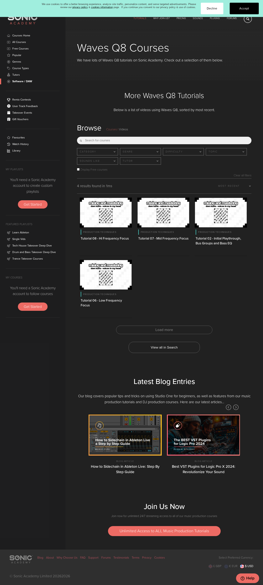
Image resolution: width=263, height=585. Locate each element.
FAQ (82, 557)
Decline (212, 8)
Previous (228, 407)
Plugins (215, 18)
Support (93, 557)
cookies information (102, 7)
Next (236, 407)
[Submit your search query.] (81, 139)
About (50, 557)
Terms (135, 557)
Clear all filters (242, 175)
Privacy (147, 557)
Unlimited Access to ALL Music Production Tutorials (164, 531)
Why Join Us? (161, 18)
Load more (164, 330)
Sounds (198, 18)
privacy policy (80, 7)
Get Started (33, 204)
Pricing (181, 18)
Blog (40, 557)
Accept (244, 8)
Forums (232, 18)
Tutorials (139, 18)
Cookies (159, 557)
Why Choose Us (67, 557)
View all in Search (164, 347)
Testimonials (121, 557)
